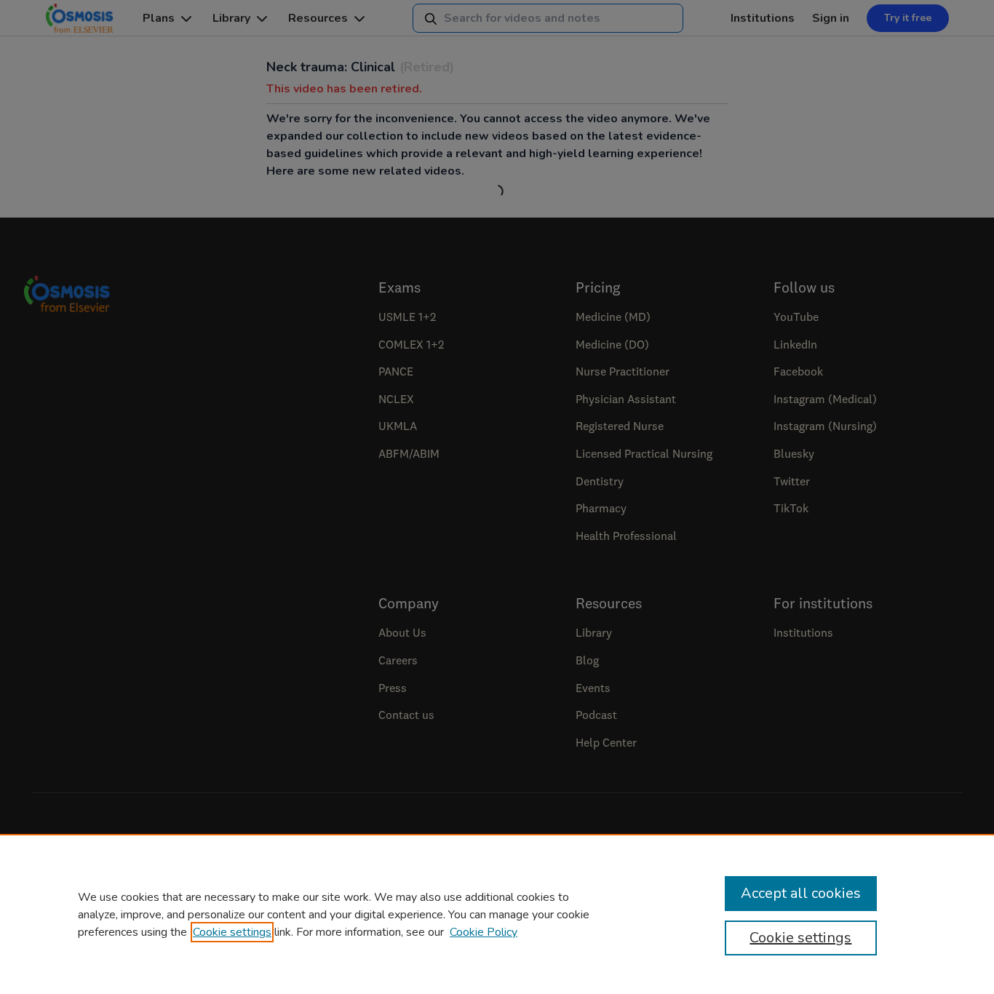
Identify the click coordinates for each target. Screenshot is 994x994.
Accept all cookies (801, 893)
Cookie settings (232, 932)
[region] (497, 914)
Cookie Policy (483, 932)
